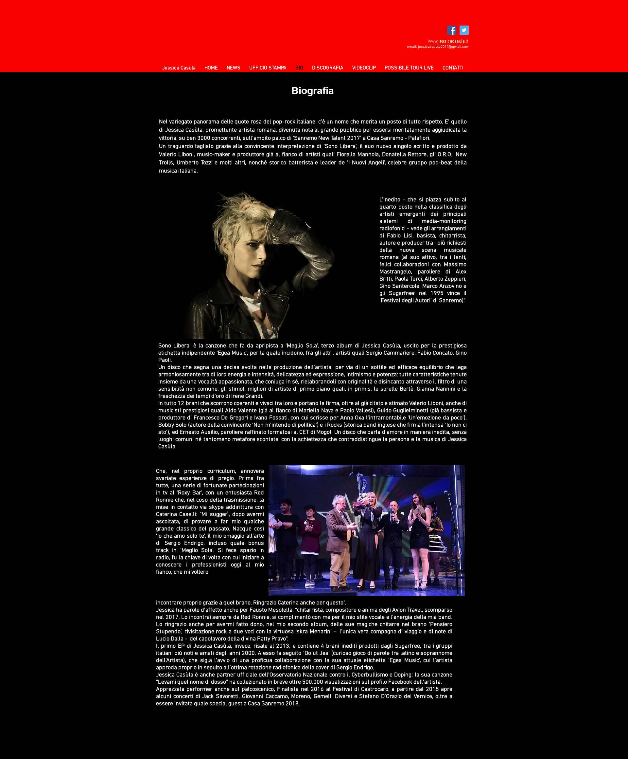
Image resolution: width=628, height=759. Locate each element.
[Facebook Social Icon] (451, 30)
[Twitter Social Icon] (464, 30)
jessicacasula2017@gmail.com (443, 47)
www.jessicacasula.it (448, 41)
